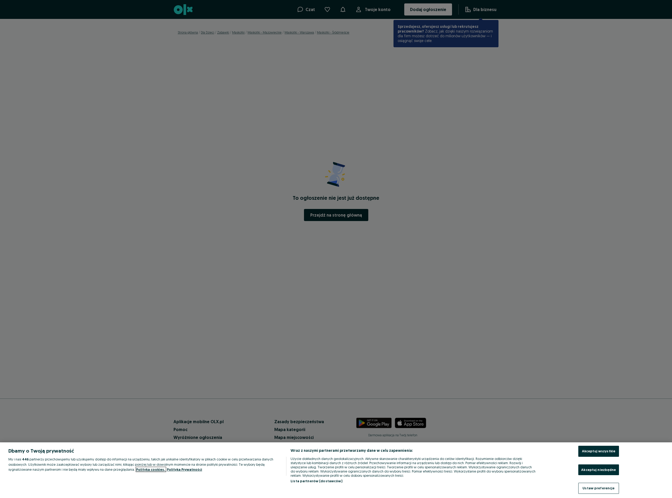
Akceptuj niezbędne (598, 470)
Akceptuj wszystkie (598, 451)
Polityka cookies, (151, 469)
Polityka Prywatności (184, 469)
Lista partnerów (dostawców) (316, 481)
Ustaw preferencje (598, 488)
